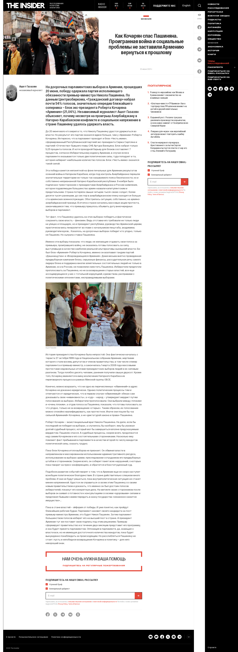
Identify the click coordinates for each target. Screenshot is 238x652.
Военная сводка (219, 16)
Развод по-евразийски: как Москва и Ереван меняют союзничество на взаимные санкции (167, 95)
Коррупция (215, 31)
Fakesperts (215, 67)
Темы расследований (218, 62)
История (213, 51)
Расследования (218, 8)
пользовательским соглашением (80, 601)
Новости (213, 4)
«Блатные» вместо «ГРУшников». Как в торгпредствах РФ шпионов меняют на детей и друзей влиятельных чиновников (169, 107)
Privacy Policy (63, 604)
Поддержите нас (164, 5)
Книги (212, 54)
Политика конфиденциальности (66, 637)
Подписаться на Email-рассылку (219, 72)
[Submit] (138, 595)
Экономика (215, 47)
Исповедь (214, 35)
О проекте (11, 637)
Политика (214, 24)
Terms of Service (73, 604)
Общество (214, 39)
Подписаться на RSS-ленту (219, 78)
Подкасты (214, 20)
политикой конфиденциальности (105, 601)
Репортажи (215, 12)
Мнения (146, 19)
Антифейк (214, 27)
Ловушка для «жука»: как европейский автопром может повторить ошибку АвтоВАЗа (168, 134)
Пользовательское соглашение (33, 637)
